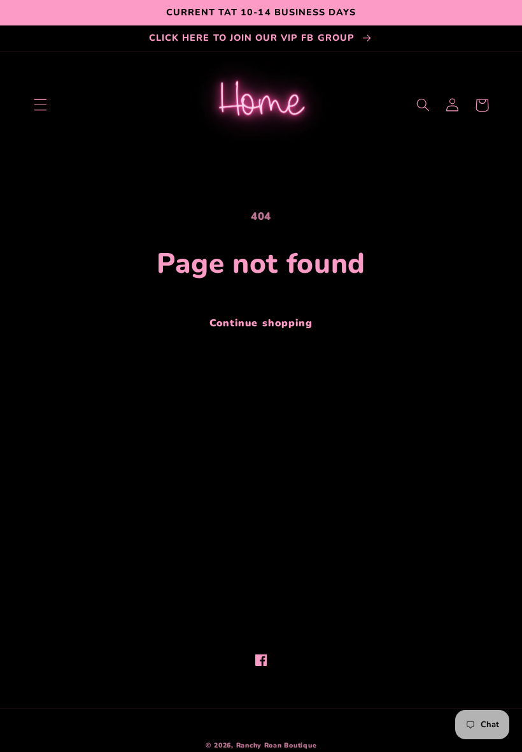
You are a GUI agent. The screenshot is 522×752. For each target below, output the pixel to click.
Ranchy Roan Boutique (276, 745)
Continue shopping (261, 323)
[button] (40, 105)
